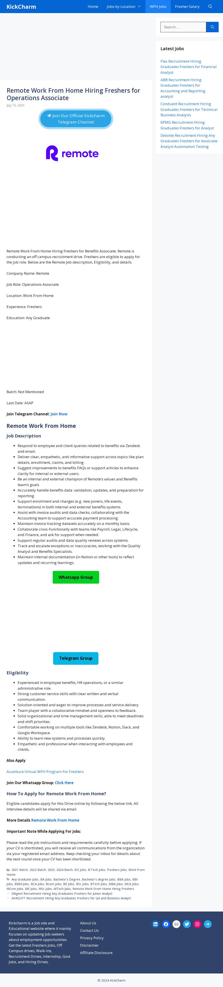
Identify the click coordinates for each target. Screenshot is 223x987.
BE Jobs (68, 884)
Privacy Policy (92, 937)
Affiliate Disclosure (96, 952)
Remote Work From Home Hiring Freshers (103, 889)
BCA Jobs (37, 884)
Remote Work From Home (55, 820)
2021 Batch (20, 870)
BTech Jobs (98, 884)
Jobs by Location (121, 6)
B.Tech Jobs (96, 870)
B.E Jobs (80, 870)
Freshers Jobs (117, 870)
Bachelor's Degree (66, 879)
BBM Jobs (22, 884)
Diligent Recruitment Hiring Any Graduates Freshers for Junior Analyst (62, 893)
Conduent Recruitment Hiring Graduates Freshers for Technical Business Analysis (189, 109)
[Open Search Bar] (210, 6)
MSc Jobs (45, 889)
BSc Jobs (82, 884)
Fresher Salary (187, 6)
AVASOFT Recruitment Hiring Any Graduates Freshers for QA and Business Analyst (71, 898)
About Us (88, 922)
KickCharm (21, 6)
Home (93, 6)
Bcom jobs (53, 884)
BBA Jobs (124, 879)
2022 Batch (38, 870)
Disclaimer (89, 945)
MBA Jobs (116, 884)
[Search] (212, 27)
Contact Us (89, 930)
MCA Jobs (132, 884)
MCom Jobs (15, 889)
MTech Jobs (62, 889)
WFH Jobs (158, 6)
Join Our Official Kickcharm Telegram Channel (78, 119)
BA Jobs (46, 879)
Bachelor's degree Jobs (98, 879)
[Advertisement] (76, 48)
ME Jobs (31, 889)
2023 (51, 870)
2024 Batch (64, 870)
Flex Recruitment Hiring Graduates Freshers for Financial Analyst (188, 67)
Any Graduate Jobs (25, 879)
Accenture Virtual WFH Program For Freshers (45, 771)
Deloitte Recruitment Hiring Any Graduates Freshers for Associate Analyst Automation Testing (188, 141)
